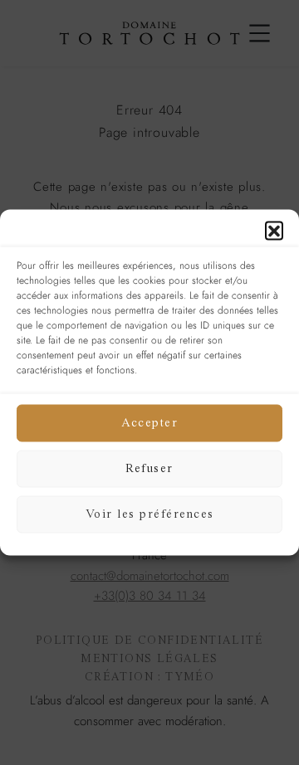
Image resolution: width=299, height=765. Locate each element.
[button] (274, 230)
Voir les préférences (150, 514)
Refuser (149, 468)
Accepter (149, 423)
